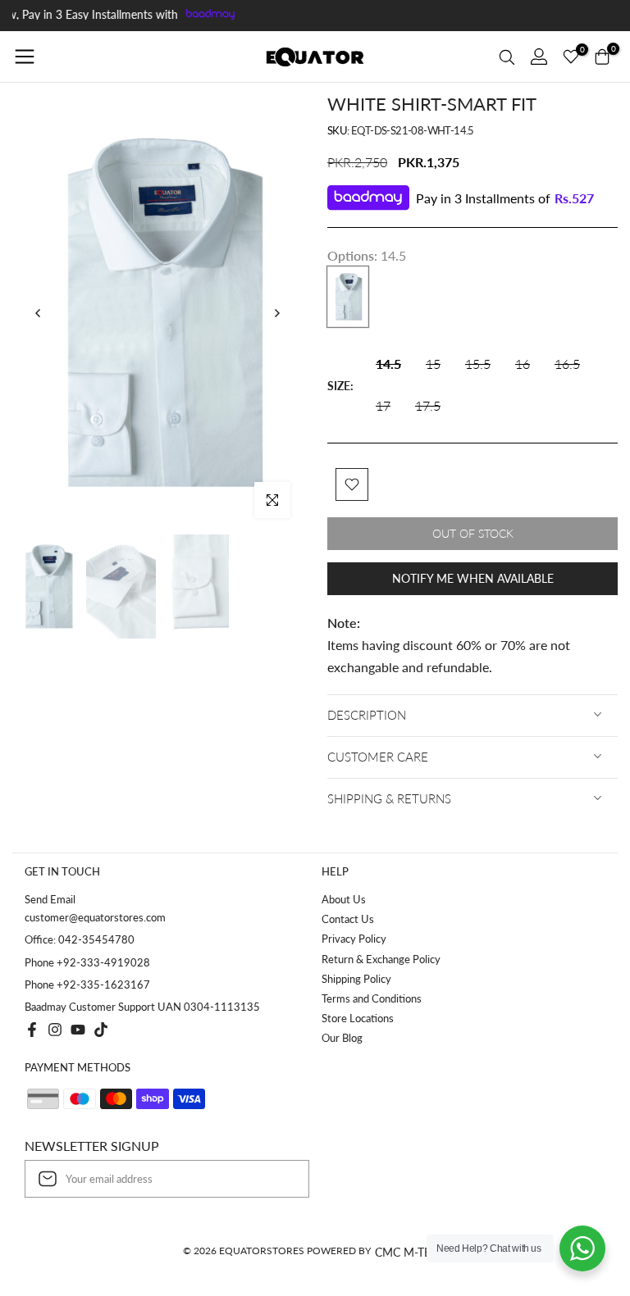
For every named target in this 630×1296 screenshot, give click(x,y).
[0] (571, 57)
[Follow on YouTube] (78, 1029)
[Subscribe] (279, 1179)
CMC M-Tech (411, 1252)
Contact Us (348, 918)
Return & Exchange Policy (381, 959)
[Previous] (38, 313)
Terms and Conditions (372, 998)
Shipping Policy (356, 978)
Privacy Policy (354, 938)
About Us (344, 899)
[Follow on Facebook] (32, 1029)
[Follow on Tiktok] (101, 1029)
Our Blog (342, 1037)
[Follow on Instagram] (55, 1029)
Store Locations (358, 1018)
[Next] (276, 313)
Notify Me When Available (473, 578)
